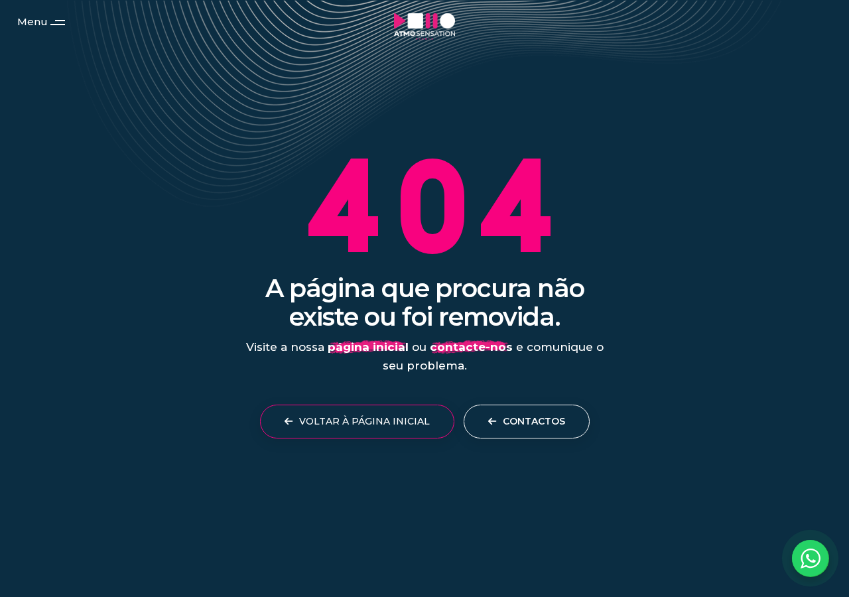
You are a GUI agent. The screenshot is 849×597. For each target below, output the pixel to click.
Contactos (532, 421)
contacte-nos (471, 347)
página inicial (368, 347)
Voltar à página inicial (363, 421)
